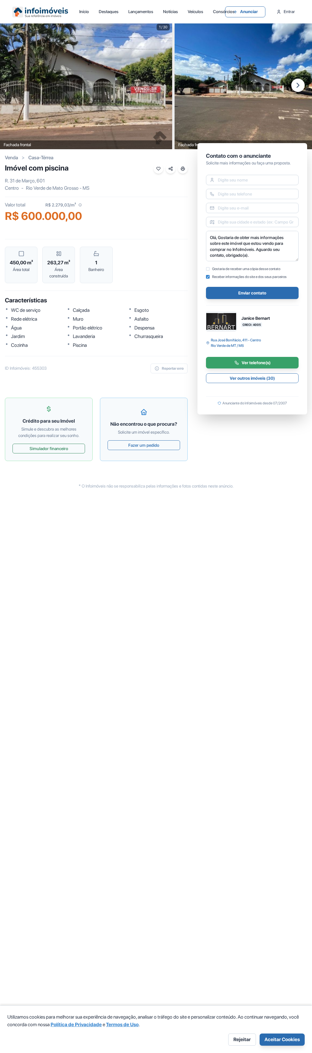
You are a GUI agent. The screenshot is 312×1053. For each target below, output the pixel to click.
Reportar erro (173, 368)
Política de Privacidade (76, 1024)
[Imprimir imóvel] (183, 169)
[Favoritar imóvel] (158, 169)
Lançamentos (140, 11)
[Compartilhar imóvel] (171, 169)
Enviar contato (252, 293)
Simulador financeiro (49, 448)
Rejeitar (242, 1039)
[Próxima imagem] (298, 85)
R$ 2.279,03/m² (60, 204)
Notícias (170, 11)
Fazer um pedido (143, 445)
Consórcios (224, 11)
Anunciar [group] (249, 11)
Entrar (289, 11)
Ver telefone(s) (256, 362)
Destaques (109, 11)
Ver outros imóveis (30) (252, 378)
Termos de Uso (122, 1024)
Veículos (195, 11)
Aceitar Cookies (282, 1039)
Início (84, 11)
